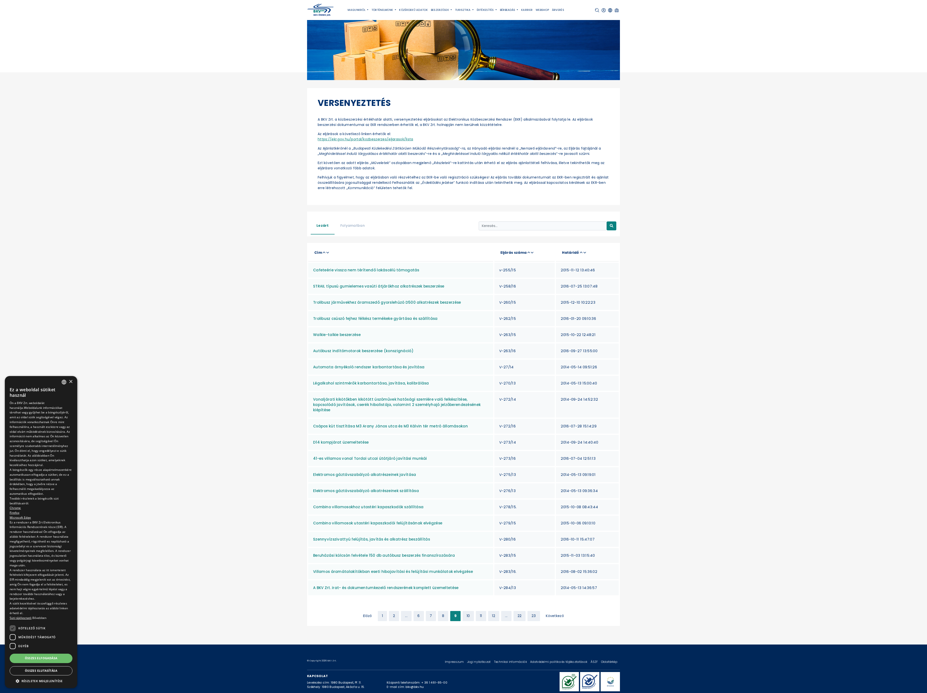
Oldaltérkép (609, 662)
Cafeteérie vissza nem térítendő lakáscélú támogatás (366, 270)
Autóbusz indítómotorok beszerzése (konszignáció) (363, 350)
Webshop (542, 10)
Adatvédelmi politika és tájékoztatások (559, 662)
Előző (367, 615)
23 (534, 615)
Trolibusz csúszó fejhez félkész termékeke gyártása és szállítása (375, 318)
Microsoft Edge (20, 517)
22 (520, 615)
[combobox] (64, 382)
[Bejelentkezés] (603, 10)
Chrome (15, 508)
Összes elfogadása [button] (41, 658)
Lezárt (322, 225)
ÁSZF (594, 662)
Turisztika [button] (463, 10)
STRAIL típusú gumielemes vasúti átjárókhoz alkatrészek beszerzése (378, 286)
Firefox (14, 513)
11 (481, 615)
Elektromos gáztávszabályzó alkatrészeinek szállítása (366, 490)
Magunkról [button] (357, 10)
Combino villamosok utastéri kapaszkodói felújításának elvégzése (377, 523)
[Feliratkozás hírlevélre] (616, 10)
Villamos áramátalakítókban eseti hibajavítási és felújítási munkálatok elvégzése (393, 571)
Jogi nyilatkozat (479, 662)
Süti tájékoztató (21, 618)
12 (493, 615)
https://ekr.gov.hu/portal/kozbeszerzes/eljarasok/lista (365, 139)
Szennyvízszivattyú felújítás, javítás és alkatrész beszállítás (371, 539)
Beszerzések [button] (440, 10)
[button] (597, 10)
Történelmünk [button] (383, 10)
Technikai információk (511, 662)
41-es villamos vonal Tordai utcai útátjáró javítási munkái (370, 458)
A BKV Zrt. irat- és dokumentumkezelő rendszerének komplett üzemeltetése (385, 587)
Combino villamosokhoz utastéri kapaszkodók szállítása (368, 506)
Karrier (527, 10)
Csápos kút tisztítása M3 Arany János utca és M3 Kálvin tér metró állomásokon (390, 426)
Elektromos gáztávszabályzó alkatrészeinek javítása (364, 474)
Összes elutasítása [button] (41, 671)
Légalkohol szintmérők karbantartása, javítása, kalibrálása (371, 383)
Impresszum (455, 662)
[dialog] (41, 532)
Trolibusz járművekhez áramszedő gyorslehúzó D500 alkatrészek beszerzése (387, 302)
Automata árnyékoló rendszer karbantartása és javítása (368, 367)
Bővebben (39, 618)
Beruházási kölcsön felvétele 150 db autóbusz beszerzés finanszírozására (384, 555)
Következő (555, 615)
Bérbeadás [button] (508, 10)
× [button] (70, 382)
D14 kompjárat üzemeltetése (341, 442)
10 (468, 615)
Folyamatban (352, 225)
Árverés (558, 10)
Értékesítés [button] (486, 10)
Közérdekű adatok (413, 10)
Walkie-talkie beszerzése (337, 334)
